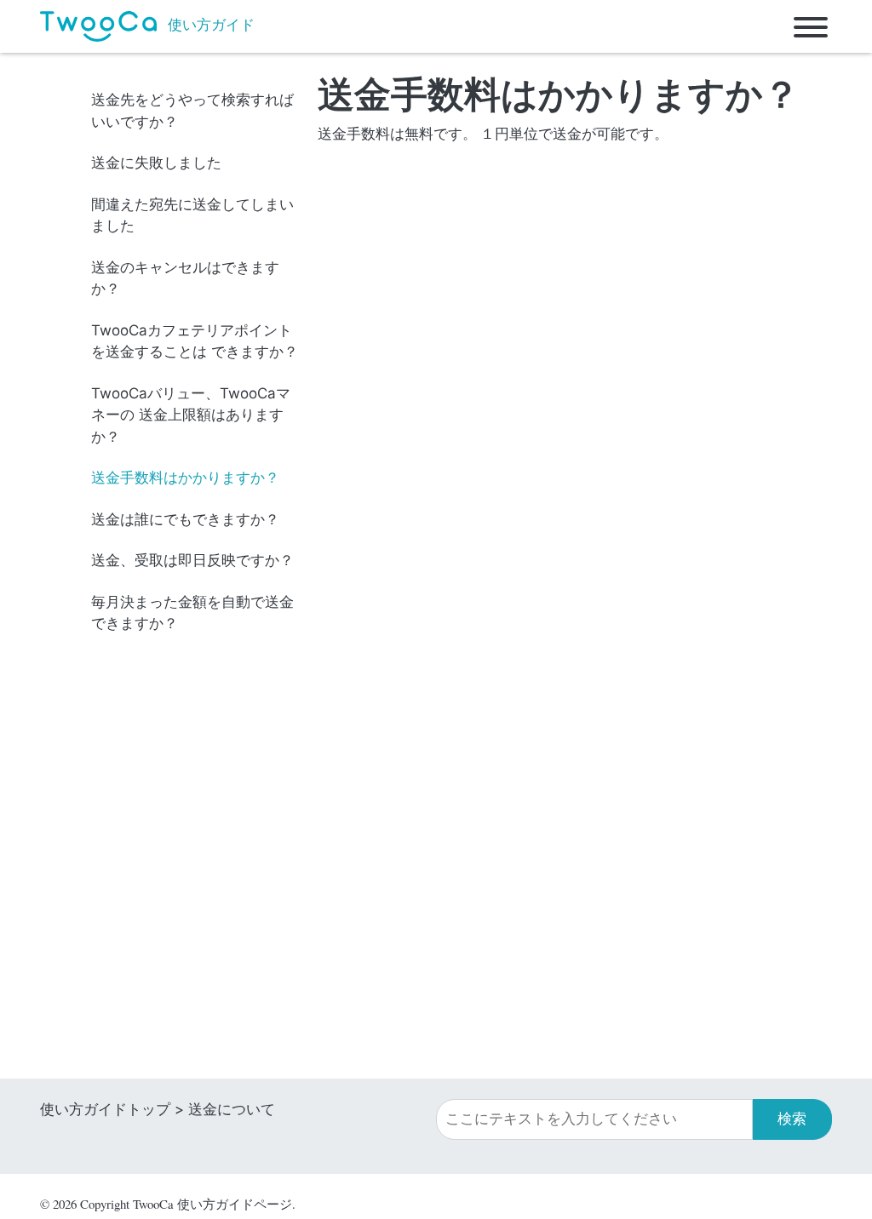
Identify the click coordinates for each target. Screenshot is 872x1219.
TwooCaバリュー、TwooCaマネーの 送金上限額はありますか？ (190, 415)
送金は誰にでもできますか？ (185, 519)
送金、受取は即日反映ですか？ (192, 560)
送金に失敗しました (156, 162)
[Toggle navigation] (810, 26)
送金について (231, 1109)
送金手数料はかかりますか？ (185, 477)
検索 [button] (791, 1118)
